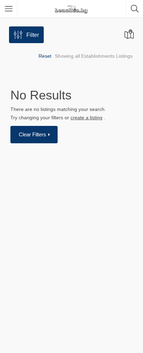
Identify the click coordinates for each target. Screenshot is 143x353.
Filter (32, 35)
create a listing (86, 117)
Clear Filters (33, 134)
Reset (45, 56)
